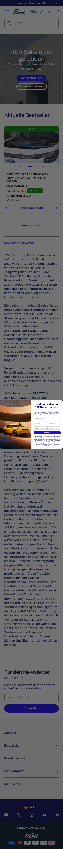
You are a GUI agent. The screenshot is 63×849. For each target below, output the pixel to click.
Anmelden (47, 432)
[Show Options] (59, 428)
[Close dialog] (61, 402)
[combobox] (47, 428)
